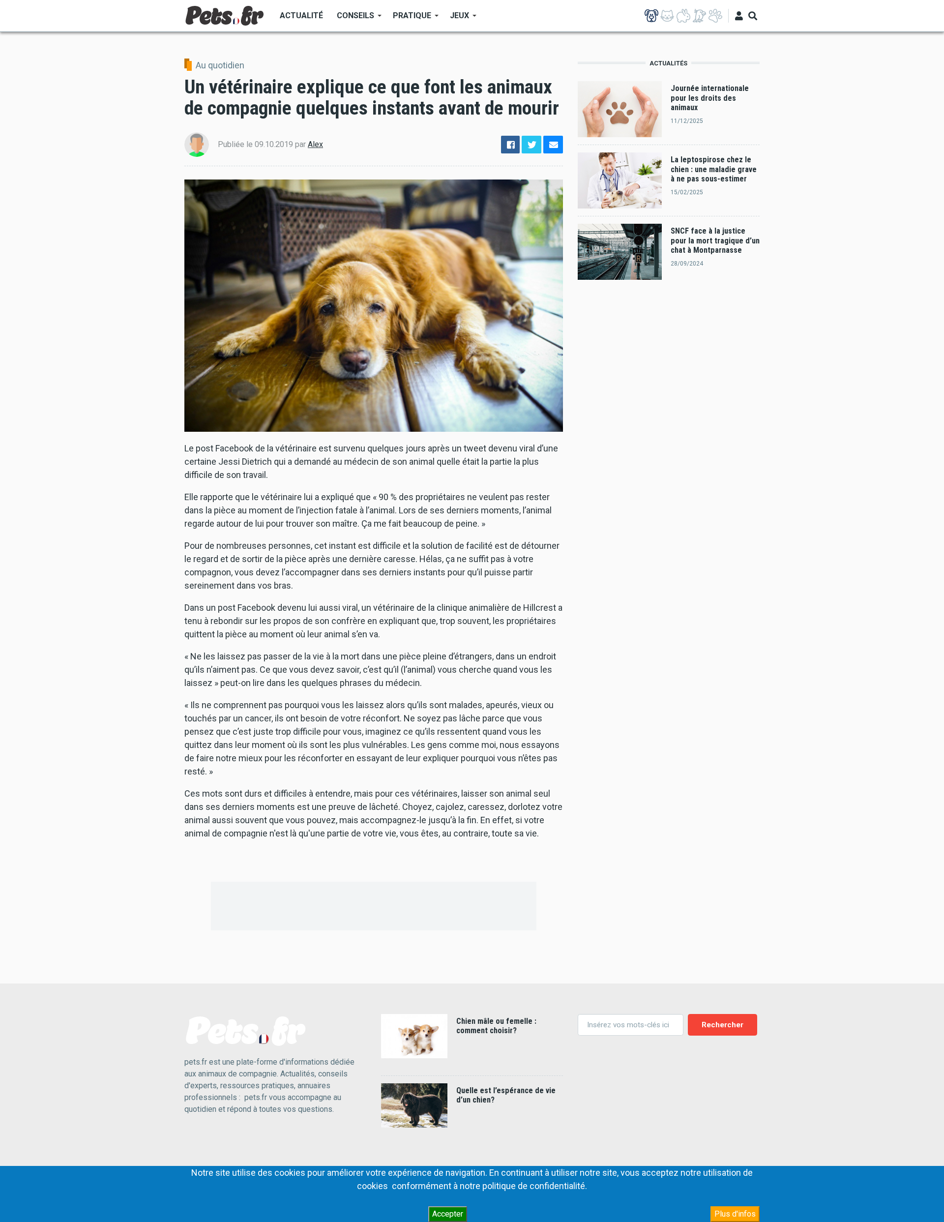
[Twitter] (531, 145)
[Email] (553, 145)
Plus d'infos (735, 1214)
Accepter (447, 1214)
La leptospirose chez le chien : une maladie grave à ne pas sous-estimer (714, 169)
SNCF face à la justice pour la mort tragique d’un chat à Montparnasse (715, 240)
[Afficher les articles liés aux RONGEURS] (683, 16)
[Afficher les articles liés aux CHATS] (667, 16)
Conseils (352, 19)
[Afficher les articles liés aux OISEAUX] (699, 16)
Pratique (408, 19)
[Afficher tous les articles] (715, 16)
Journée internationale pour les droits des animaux (710, 98)
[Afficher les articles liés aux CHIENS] (651, 16)
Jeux (456, 19)
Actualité (301, 15)
